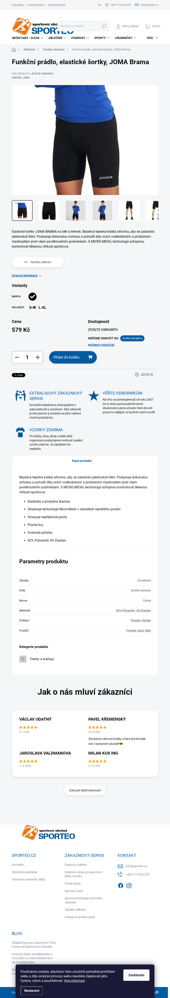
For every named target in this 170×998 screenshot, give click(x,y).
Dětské (146, 620)
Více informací (74, 981)
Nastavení (31, 991)
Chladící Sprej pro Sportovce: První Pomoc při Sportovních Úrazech (34, 945)
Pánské (136, 620)
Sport (140, 630)
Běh (148, 630)
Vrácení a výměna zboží (80, 917)
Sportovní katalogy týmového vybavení (83, 900)
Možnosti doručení (101, 345)
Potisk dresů (36, 5)
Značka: (21, 77)
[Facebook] (121, 885)
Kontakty (18, 5)
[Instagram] (129, 885)
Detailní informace (25, 275)
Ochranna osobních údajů (28, 879)
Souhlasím (136, 975)
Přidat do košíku (66, 357)
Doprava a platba (76, 864)
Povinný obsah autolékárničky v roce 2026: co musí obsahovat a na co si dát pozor (32, 958)
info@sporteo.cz (136, 866)
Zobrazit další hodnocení (85, 790)
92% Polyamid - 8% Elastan (133, 610)
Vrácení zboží (56, 5)
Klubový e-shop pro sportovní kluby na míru (83, 874)
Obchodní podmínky (25, 872)
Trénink (131, 630)
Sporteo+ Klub (74, 891)
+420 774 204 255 (137, 874)
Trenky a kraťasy (42, 659)
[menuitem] (28, 38)
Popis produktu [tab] (82, 460)
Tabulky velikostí (75, 909)
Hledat (104, 26)
